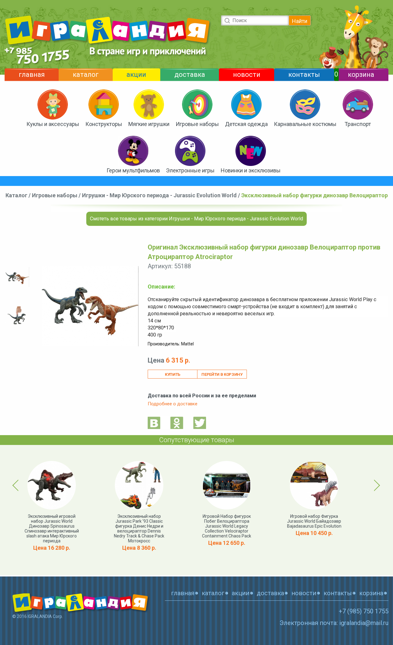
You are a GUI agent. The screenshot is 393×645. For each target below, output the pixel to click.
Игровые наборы (197, 124)
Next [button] (376, 485)
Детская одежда (246, 124)
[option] (17, 277)
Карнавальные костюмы (305, 124)
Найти (299, 21)
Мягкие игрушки (148, 124)
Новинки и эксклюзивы (251, 170)
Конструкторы (103, 124)
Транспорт (357, 124)
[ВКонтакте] (154, 422)
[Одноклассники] (176, 422)
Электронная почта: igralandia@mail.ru (334, 623)
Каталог (16, 195)
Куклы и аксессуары (52, 124)
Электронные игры (190, 170)
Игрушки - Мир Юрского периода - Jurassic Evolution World (159, 195)
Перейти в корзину (221, 374)
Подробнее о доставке (172, 404)
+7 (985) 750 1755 (363, 611)
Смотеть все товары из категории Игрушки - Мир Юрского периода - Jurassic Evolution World (196, 219)
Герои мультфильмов (133, 170)
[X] (199, 422)
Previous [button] (16, 485)
